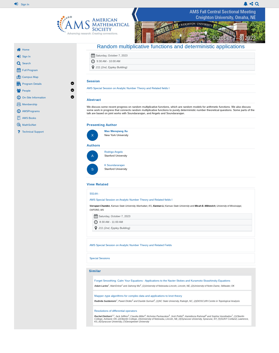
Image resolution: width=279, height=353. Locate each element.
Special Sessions (100, 258)
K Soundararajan (114, 165)
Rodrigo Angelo (113, 151)
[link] (246, 4)
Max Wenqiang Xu (116, 131)
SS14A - (131, 196)
